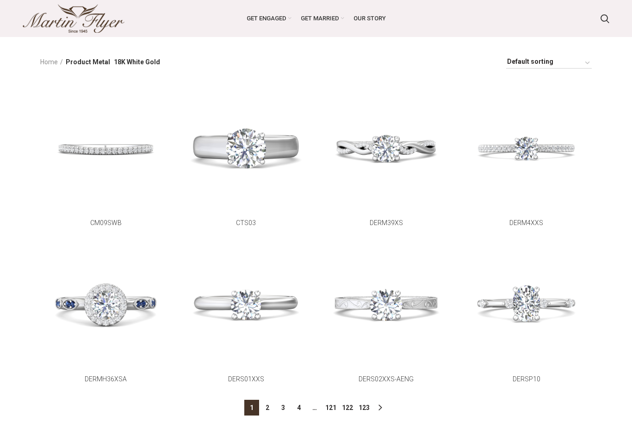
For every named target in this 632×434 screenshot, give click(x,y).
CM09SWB (106, 222)
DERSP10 (526, 379)
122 (347, 407)
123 (364, 407)
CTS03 (246, 222)
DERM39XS (386, 222)
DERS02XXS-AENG (386, 379)
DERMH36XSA (106, 379)
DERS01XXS (246, 379)
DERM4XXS (526, 222)
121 (330, 407)
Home (49, 62)
